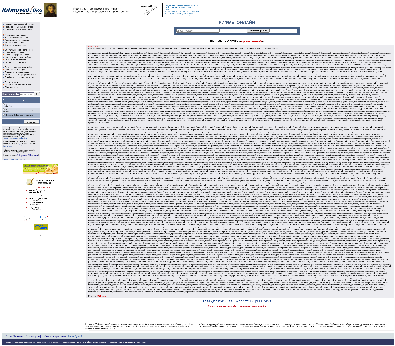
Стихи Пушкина (14, 336)
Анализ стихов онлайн (253, 306)
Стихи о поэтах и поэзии (15, 60)
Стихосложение (9, 141)
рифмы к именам (28, 75)
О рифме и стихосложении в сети (19, 77)
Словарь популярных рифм (17, 72)
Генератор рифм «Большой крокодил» (46, 336)
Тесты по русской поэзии (16, 45)
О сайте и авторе (12, 82)
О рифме (23, 62)
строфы (21, 136)
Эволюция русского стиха (16, 35)
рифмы (194, 6)
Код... (26, 220)
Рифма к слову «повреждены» (14, 159)
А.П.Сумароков (21, 155)
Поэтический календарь (15, 70)
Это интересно (11, 62)
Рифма (6, 128)
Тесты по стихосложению (16, 42)
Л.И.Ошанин (8, 157)
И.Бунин (17, 157)
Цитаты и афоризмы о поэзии (18, 55)
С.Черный (25, 157)
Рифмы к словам (12, 75)
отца (167, 9)
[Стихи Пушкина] (103, 16)
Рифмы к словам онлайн (222, 306)
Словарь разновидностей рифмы (19, 24)
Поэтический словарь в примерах (19, 27)
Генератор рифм (10, 94)
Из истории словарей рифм (17, 37)
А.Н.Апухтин (33, 155)
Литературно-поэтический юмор (19, 57)
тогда (169, 11)
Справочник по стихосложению (18, 29)
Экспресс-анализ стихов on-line (19, 67)
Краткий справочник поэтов (17, 40)
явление (187, 6)
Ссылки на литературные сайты (19, 85)
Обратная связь (12, 87)
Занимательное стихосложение (19, 50)
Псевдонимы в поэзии (14, 52)
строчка (175, 7)
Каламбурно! (75, 336)
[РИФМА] (22, 14)
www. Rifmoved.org (127, 342)
